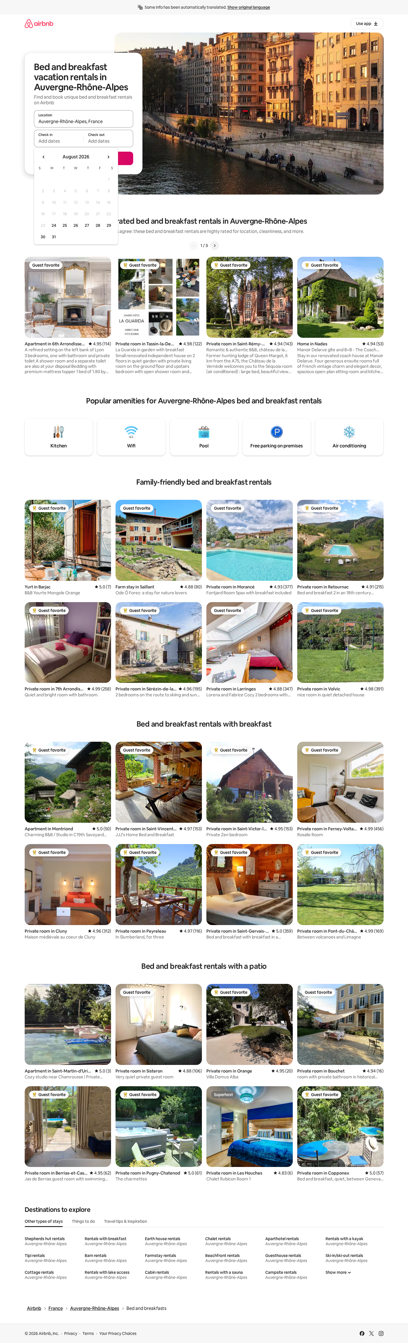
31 (54, 236)
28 (98, 225)
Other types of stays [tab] (44, 1221)
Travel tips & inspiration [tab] (125, 1221)
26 (75, 225)
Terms (88, 1333)
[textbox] (58, 141)
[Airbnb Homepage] (39, 23)
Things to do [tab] (83, 1221)
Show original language (248, 7)
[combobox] (83, 121)
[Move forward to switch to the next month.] (108, 157)
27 (87, 225)
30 (43, 236)
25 (65, 225)
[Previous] (193, 245)
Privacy (70, 1333)
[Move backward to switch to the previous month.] (43, 157)
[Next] (214, 245)
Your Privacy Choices (118, 1333)
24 (54, 225)
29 (109, 225)
